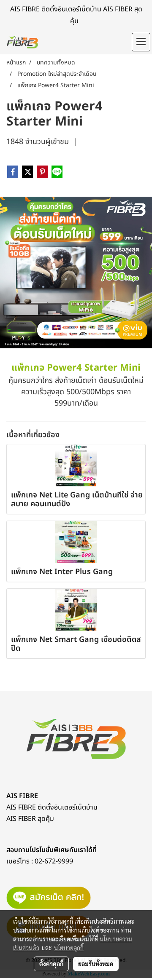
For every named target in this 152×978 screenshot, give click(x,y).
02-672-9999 (54, 861)
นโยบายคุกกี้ (69, 947)
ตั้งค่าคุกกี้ (51, 963)
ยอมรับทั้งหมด (96, 963)
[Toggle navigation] (141, 42)
